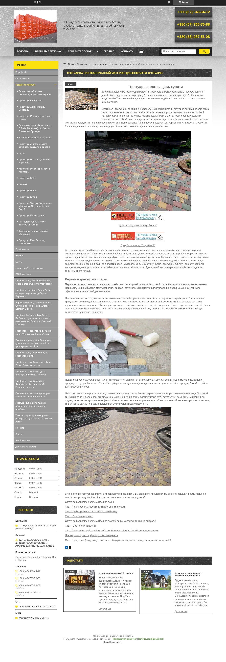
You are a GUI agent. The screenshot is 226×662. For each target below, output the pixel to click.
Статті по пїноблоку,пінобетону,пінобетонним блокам (95, 506)
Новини (19, 255)
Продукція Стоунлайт (30, 100)
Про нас (109, 51)
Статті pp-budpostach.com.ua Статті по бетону (91, 511)
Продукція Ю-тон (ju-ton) (32, 215)
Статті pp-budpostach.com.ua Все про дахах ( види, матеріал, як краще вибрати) (110, 520)
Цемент (23, 184)
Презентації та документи (29, 268)
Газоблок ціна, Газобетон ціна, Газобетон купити (31, 354)
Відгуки (19, 434)
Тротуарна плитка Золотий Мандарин (33, 232)
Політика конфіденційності (151, 639)
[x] (70, 547)
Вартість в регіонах (48, 51)
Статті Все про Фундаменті (80, 525)
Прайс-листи (22, 249)
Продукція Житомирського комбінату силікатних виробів (34, 145)
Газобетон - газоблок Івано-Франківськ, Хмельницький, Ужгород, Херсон (30, 384)
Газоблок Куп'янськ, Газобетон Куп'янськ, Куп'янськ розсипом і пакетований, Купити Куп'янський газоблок (33, 320)
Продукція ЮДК (27, 178)
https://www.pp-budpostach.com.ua (37, 606)
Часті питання (22, 440)
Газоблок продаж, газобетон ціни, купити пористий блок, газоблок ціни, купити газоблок (33, 343)
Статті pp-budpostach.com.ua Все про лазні (89, 501)
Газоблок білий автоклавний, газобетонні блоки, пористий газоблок (30, 405)
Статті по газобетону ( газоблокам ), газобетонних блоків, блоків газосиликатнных (111, 530)
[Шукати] (204, 51)
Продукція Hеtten (28, 190)
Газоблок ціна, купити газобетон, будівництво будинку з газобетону (33, 282)
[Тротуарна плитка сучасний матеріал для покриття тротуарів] (81, 98)
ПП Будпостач (23, 274)
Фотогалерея (22, 78)
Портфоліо (21, 72)
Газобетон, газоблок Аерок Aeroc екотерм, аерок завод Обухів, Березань (33, 293)
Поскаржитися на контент (125, 639)
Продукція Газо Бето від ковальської (32, 242)
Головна (23, 51)
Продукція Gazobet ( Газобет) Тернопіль (35, 161)
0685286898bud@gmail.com (34, 618)
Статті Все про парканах (79, 516)
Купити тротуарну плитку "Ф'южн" (138, 225)
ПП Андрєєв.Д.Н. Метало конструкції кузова (32, 223)
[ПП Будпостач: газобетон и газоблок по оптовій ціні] (35, 25)
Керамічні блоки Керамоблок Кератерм (34, 170)
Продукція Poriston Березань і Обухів (35, 117)
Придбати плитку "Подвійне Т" (138, 245)
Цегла (22, 153)
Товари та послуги (80, 51)
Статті (71, 64)
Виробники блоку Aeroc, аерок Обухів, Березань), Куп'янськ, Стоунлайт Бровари (35, 128)
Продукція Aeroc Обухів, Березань (32, 108)
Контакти (127, 51)
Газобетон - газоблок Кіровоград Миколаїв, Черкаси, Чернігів (32, 395)
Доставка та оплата (25, 446)
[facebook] (66, 547)
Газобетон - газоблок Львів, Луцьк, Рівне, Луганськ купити (33, 364)
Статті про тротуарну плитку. (92, 64)
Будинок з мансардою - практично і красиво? (188, 574)
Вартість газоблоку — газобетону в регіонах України (35, 93)
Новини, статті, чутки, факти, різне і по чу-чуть (91, 535)
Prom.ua (129, 636)
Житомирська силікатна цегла (35, 137)
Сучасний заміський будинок (116, 573)
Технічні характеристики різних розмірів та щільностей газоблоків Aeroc (33, 418)
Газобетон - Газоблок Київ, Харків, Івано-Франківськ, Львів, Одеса (33, 332)
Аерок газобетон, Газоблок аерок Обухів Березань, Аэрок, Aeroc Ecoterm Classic (33, 305)
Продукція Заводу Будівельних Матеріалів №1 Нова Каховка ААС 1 (35, 206)
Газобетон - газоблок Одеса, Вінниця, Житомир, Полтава (30, 373)
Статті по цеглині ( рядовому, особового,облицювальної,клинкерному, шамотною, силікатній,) (118, 540)
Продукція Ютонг (28, 197)
